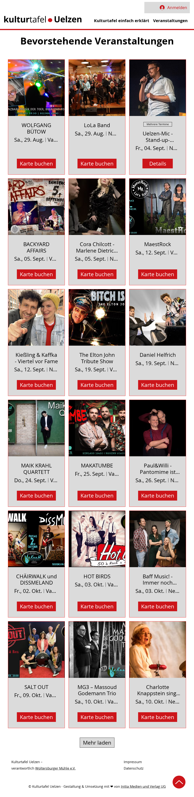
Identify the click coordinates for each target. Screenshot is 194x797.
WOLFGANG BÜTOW (36, 128)
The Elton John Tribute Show (97, 358)
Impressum (133, 762)
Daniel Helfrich (158, 355)
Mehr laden (97, 742)
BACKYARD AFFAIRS (36, 247)
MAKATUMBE (97, 465)
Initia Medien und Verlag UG (143, 786)
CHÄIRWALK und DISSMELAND (36, 579)
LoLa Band (97, 125)
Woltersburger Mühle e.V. (55, 768)
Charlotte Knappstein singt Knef (157, 690)
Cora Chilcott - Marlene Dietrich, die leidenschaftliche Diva (97, 247)
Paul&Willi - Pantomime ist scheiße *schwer (158, 468)
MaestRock (157, 244)
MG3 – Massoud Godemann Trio (97, 690)
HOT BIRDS (97, 576)
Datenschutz (133, 768)
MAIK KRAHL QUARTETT (36, 468)
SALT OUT (36, 687)
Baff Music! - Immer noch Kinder (158, 579)
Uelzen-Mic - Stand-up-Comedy (158, 136)
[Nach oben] (179, 782)
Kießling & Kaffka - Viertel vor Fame (36, 358)
